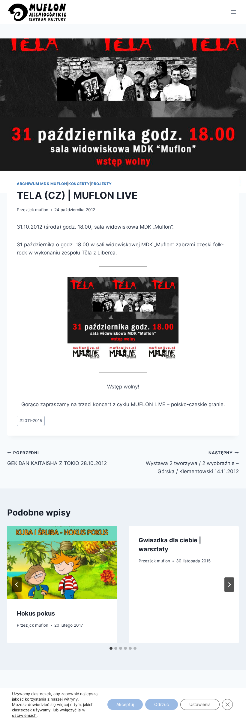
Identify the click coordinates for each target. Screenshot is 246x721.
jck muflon (38, 209)
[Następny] (229, 584)
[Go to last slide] (17, 584)
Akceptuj (125, 704)
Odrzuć (161, 704)
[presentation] (62, 562)
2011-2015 (31, 420)
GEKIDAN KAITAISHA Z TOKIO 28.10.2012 (57, 458)
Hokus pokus (36, 613)
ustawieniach (24, 715)
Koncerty (79, 183)
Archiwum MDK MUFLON (42, 183)
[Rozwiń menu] (233, 12)
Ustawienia (200, 704)
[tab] (111, 648)
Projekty (101, 183)
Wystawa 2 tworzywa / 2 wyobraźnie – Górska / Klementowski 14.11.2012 (192, 462)
